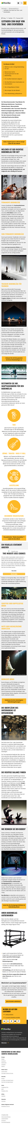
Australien (3, 1101)
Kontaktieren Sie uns (5, 1106)
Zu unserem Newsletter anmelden (12, 1017)
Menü (25, 3)
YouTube (15, 1021)
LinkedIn (4, 1021)
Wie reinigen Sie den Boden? (12, 90)
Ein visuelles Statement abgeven (13, 79)
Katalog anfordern (9, 1014)
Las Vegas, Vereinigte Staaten (7, 1080)
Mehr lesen (4, 1042)
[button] (21, 3)
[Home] (6, 3)
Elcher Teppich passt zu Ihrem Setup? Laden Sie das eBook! (14, 142)
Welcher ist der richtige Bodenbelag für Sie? (14, 68)
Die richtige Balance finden (12, 87)
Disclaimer (3, 1120)
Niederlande (3, 1062)
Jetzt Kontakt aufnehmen (13, 1001)
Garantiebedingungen (5, 1122)
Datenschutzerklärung (5, 1116)
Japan (2, 1089)
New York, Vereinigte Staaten (7, 1082)
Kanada (2, 1078)
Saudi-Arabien (4, 1071)
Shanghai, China (4, 1090)
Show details (14, 570)
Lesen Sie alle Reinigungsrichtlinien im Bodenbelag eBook (14, 906)
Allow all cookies (14, 574)
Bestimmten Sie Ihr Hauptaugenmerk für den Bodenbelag (12, 73)
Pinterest (18, 1021)
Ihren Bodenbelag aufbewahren (13, 93)
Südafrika (3, 1096)
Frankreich (3, 1060)
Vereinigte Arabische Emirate (7, 1073)
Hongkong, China (4, 1087)
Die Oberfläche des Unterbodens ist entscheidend (14, 83)
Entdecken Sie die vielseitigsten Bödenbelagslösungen (14, 701)
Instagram (7, 1021)
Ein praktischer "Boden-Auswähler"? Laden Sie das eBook (14, 538)
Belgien (2, 1059)
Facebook (11, 1021)
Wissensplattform (14, 8)
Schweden (3, 1064)
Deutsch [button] (18, 3)
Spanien (3, 1066)
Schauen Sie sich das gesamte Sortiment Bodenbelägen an (14, 359)
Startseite (4, 8)
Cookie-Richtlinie (4, 1118)
